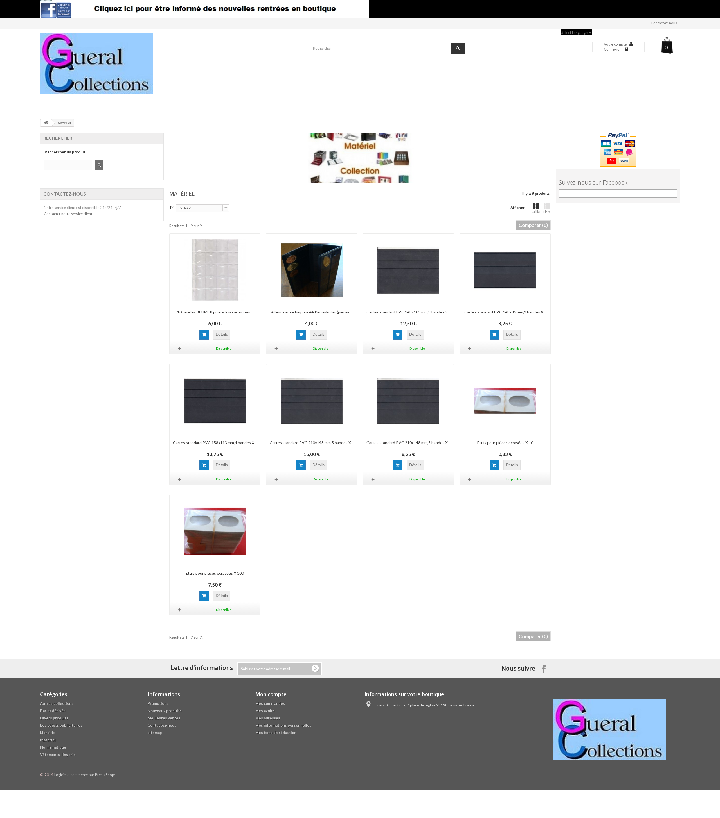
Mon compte (271, 694)
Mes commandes (270, 703)
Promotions (158, 703)
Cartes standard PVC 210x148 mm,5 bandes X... (312, 442)
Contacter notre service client (68, 214)
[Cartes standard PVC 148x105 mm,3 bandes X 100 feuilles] (408, 270)
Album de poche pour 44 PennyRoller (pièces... (311, 312)
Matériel (48, 740)
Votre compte (615, 44)
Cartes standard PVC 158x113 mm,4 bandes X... (215, 442)
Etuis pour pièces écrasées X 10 (505, 442)
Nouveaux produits (165, 710)
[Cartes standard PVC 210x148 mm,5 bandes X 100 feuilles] (312, 401)
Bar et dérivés (53, 710)
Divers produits (54, 718)
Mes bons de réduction (275, 732)
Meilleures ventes (164, 718)
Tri (171, 207)
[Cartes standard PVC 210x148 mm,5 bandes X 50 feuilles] (408, 401)
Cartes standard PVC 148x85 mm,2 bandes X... (505, 312)
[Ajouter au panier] (204, 335)
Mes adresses (267, 718)
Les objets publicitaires (61, 725)
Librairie (47, 732)
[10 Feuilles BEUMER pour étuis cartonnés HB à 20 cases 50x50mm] (215, 270)
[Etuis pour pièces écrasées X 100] (215, 531)
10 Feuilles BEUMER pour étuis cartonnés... (215, 312)
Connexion (613, 49)
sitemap (155, 732)
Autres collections (56, 703)
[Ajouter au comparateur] (180, 348)
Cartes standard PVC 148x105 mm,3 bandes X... (408, 312)
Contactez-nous (664, 23)
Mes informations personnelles (283, 725)
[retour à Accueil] (46, 122)
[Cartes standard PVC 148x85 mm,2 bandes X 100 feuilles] (505, 270)
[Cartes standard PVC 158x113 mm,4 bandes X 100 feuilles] (215, 401)
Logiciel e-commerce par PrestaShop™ (85, 774)
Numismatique (53, 747)
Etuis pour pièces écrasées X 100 (215, 573)
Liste (547, 211)
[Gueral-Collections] (171, 63)
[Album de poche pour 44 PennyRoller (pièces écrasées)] (312, 270)
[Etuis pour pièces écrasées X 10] (505, 401)
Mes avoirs (265, 710)
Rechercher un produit (65, 152)
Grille (536, 211)
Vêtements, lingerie (58, 754)
